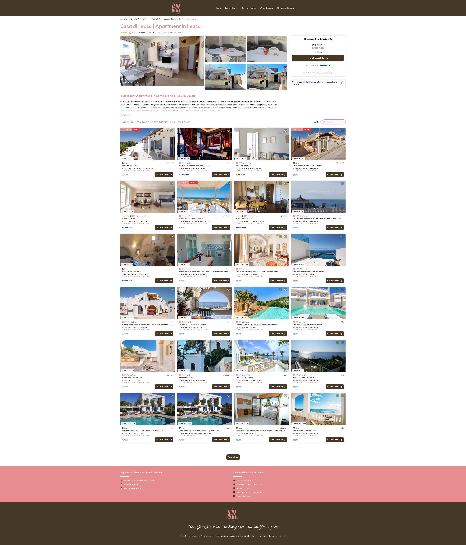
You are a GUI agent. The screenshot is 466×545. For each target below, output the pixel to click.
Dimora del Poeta (129, 218)
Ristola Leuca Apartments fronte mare (194, 165)
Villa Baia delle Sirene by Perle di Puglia (308, 271)
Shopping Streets (285, 8)
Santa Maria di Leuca (187, 19)
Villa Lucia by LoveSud (244, 377)
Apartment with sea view (132, 377)
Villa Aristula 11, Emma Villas (304, 431)
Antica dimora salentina (131, 271)
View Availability (164, 174)
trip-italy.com (193, 535)
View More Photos (130, 82)
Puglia (154, 19)
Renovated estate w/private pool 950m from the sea (256, 324)
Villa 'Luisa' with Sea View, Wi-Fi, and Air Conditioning (257, 271)
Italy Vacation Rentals (132, 488)
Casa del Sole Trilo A (130, 165)
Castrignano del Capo (167, 19)
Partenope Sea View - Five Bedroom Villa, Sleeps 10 (142, 431)
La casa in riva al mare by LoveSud (192, 324)
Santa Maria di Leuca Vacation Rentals (139, 480)
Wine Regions (266, 8)
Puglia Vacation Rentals (133, 484)
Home (218, 8)
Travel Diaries (231, 8)
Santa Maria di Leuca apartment (192, 218)
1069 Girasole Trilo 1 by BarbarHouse (307, 165)
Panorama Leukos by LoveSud (304, 377)
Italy (147, 19)
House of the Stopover (188, 377)
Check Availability (318, 57)
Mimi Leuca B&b (242, 165)
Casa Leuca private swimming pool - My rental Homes (200, 431)
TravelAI (282, 535)
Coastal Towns (249, 8)
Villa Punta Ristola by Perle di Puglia (307, 324)
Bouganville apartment (245, 218)
